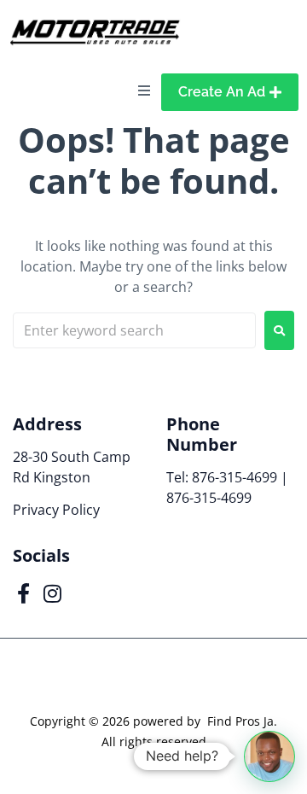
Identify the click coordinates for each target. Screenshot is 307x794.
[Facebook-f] (23, 593)
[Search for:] (134, 330)
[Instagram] (52, 593)
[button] (269, 756)
